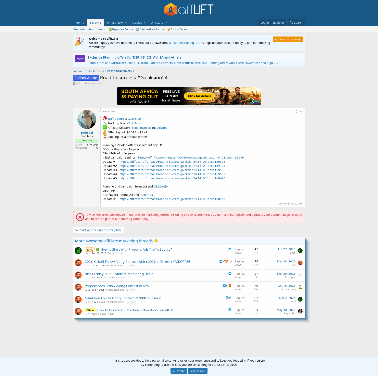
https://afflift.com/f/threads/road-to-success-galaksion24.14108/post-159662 (172, 174)
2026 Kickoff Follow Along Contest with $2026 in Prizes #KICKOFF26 (137, 261)
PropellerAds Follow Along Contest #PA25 (117, 286)
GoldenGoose (141, 128)
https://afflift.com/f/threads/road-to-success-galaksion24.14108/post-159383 (172, 166)
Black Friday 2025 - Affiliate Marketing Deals (119, 274)
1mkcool (81, 83)
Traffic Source (117, 118)
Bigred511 (290, 313)
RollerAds (146, 195)
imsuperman (289, 289)
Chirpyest (290, 277)
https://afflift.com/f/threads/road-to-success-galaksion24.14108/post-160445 (172, 199)
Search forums (96, 29)
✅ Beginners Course (120, 29)
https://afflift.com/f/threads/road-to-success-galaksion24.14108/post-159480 (172, 170)
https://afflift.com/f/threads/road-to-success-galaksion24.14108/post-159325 (172, 161)
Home (80, 22)
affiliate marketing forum (186, 43)
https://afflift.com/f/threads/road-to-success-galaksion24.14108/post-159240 (191, 157)
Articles (137, 22)
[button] (126, 22)
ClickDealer (161, 186)
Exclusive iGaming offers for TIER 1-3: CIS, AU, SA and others (134, 57)
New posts (79, 29)
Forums (95, 22)
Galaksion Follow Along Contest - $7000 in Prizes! (123, 298)
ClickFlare (133, 123)
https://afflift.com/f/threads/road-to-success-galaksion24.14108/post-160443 (172, 178)
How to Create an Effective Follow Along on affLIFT (136, 310)
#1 (301, 111)
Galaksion (134, 118)
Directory (157, 22)
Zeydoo (162, 128)
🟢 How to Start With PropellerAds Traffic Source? (133, 249)
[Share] (296, 111)
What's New (115, 22)
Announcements (114, 265)
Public (111, 253)
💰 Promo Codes (177, 29)
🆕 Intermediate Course (150, 29)
